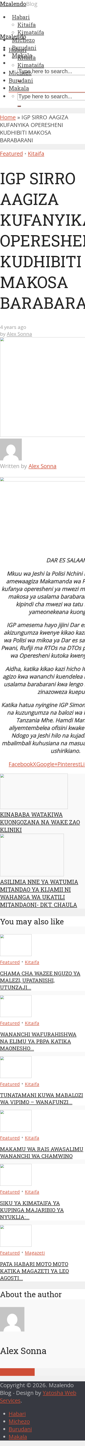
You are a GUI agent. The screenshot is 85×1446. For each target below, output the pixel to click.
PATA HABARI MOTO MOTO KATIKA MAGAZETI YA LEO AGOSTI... (34, 1270)
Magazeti (35, 1253)
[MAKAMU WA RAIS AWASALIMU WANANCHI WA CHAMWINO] (16, 1130)
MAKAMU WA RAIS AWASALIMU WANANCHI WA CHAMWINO (41, 1153)
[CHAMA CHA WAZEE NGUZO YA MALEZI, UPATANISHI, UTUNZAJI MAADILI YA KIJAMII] (16, 954)
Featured (11, 153)
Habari (18, 50)
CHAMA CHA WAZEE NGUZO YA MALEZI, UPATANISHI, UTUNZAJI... (40, 980)
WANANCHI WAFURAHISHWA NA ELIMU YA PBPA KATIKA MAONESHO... (38, 1041)
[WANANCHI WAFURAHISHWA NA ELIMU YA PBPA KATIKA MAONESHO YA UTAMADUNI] (16, 1015)
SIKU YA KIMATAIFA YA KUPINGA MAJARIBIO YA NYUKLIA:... (32, 1210)
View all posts (17, 1372)
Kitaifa (26, 57)
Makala (19, 88)
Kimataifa (30, 65)
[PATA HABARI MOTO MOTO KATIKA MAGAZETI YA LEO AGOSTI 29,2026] (16, 1244)
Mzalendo (13, 36)
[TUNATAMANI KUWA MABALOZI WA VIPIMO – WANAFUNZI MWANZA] (16, 1076)
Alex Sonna (19, 333)
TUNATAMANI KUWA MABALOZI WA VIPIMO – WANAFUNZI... (41, 1099)
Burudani (21, 80)
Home (8, 117)
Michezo (20, 72)
